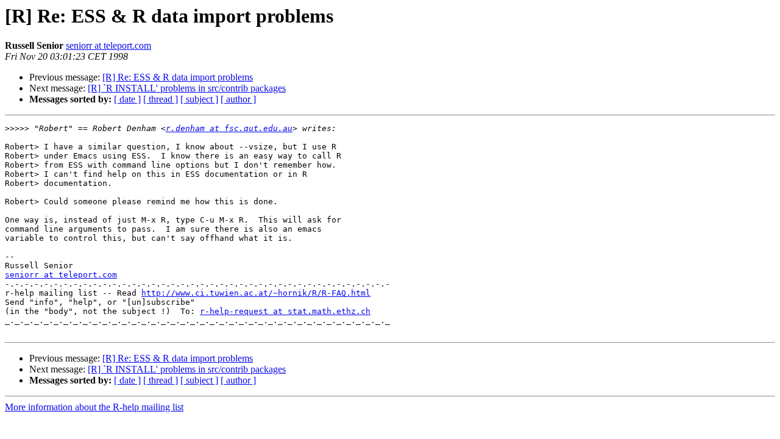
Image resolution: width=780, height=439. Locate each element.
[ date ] (127, 99)
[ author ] (238, 99)
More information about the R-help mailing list (94, 407)
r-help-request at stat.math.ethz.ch (285, 311)
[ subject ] (199, 99)
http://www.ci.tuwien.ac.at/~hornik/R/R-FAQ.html (255, 293)
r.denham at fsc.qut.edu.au (229, 128)
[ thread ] (160, 99)
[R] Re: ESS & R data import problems (177, 77)
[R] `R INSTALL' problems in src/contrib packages (187, 88)
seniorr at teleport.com (108, 45)
